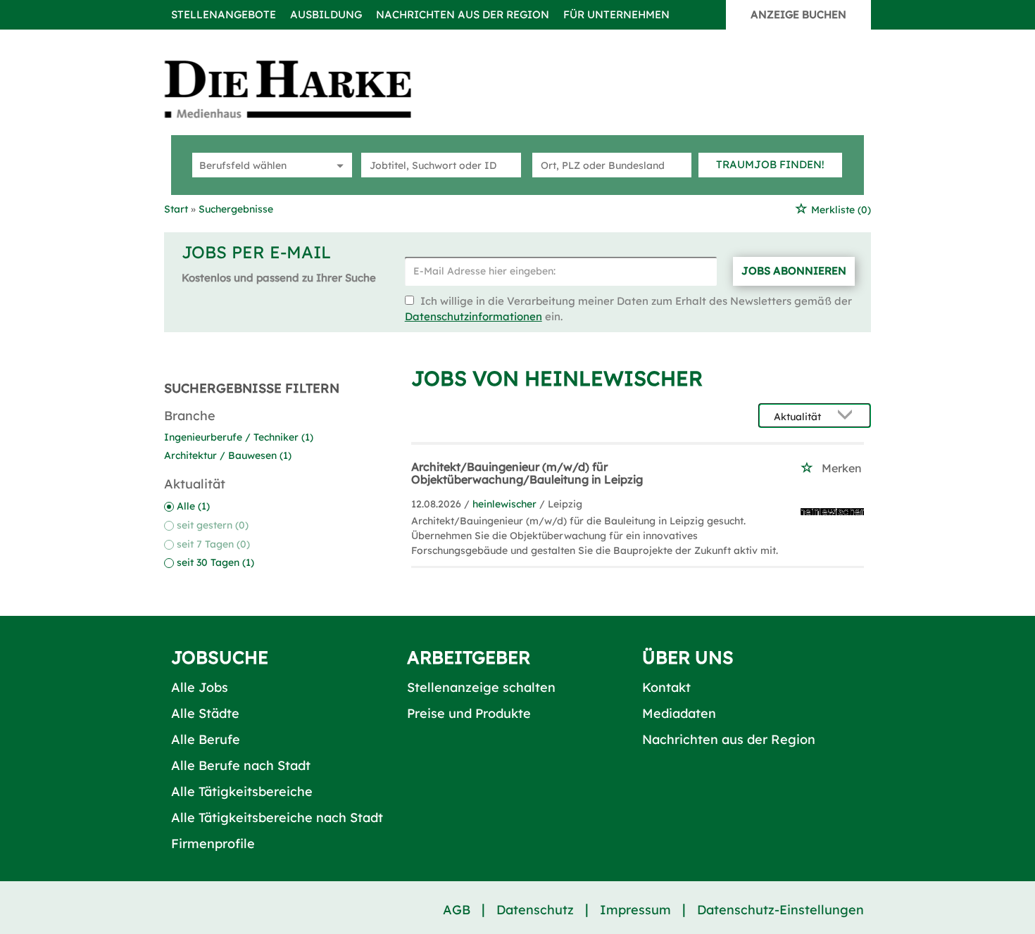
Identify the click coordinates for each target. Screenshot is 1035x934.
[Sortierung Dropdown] (848, 416)
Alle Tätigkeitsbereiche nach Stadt (277, 817)
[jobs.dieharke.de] (303, 88)
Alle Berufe (205, 739)
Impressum (635, 910)
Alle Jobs (199, 687)
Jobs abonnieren (793, 270)
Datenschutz (535, 910)
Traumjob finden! (770, 164)
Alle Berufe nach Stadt (240, 765)
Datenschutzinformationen (473, 316)
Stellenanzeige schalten (481, 687)
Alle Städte (205, 713)
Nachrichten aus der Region (462, 14)
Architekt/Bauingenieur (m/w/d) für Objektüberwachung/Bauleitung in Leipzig (527, 473)
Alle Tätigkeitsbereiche (242, 791)
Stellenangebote (223, 14)
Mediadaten (679, 713)
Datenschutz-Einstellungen (780, 910)
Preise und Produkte (469, 713)
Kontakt (666, 687)
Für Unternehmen (616, 14)
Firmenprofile (213, 843)
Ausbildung (326, 14)
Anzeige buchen (798, 14)
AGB (456, 910)
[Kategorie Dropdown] (338, 165)
